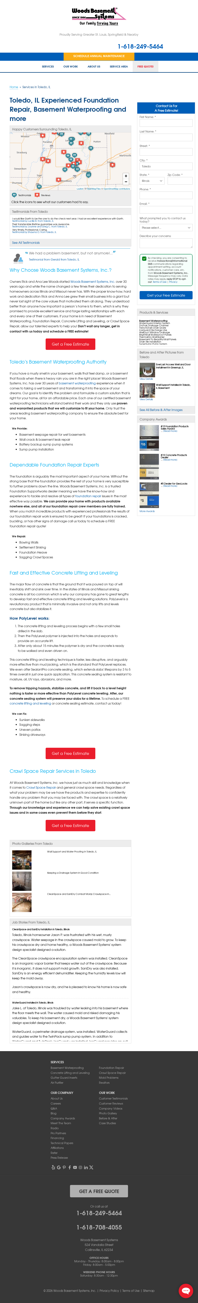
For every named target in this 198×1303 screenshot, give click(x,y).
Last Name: (148, 131)
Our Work (70, 66)
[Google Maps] (58, 1167)
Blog (53, 1113)
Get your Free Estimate (166, 295)
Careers (56, 1103)
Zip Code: (175, 175)
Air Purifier (57, 1082)
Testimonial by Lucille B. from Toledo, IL (33, 221)
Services (48, 66)
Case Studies (107, 1123)
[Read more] (170, 431)
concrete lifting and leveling (30, 703)
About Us (94, 66)
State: (144, 175)
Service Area (119, 66)
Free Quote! (145, 66)
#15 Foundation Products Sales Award (175, 427)
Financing (57, 1138)
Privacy (173, 282)
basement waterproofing (77, 383)
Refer (54, 1153)
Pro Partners (58, 1133)
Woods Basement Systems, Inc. (92, 281)
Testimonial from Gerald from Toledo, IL (54, 259)
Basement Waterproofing (67, 1068)
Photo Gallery (108, 1113)
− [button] (126, 181)
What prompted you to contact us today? (162, 220)
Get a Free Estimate (70, 344)
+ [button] (126, 176)
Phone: (145, 189)
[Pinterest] (64, 1167)
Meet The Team (61, 1123)
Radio (55, 1128)
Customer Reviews (111, 1103)
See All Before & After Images (161, 409)
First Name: (148, 117)
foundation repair (88, 496)
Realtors (104, 1082)
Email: (144, 204)
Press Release (59, 1158)
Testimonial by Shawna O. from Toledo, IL (34, 232)
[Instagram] (80, 1167)
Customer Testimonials (113, 1098)
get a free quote (99, 1191)
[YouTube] (75, 1167)
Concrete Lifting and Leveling (70, 1073)
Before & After (108, 1118)
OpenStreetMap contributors (116, 188)
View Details (146, 379)
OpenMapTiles (94, 188)
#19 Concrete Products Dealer (174, 456)
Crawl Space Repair (41, 787)
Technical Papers (62, 1143)
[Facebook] (69, 1167)
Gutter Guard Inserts (64, 1077)
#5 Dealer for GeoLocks (174, 483)
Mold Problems (108, 1077)
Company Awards (63, 1118)
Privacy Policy (109, 1291)
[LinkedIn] (86, 1167)
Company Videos (110, 1108)
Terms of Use (159, 282)
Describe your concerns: (155, 236)
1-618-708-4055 (99, 1227)
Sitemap (148, 1291)
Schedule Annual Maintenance (99, 56)
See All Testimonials (26, 242)
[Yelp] (53, 1167)
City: (144, 160)
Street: (145, 146)
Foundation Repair (111, 1068)
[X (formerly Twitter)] (91, 1167)
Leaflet (80, 188)
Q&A (54, 1108)
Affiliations (57, 1148)
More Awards (147, 511)
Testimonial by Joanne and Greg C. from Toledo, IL (39, 226)
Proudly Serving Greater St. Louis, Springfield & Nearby (99, 34)
